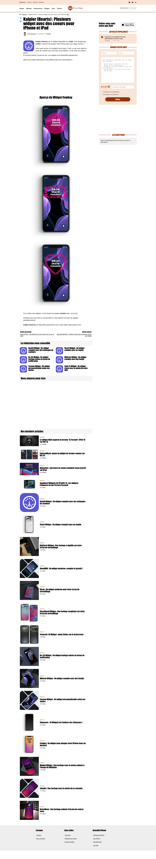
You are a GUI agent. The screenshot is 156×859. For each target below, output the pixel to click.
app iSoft (95, 845)
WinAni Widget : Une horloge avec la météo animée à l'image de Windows (62, 766)
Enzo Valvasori (31, 33)
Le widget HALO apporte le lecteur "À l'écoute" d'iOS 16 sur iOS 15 (62, 441)
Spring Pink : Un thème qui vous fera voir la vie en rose (37, 335)
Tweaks (21, 8)
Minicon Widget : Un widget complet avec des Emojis (75, 358)
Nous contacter (40, 838)
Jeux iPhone (96, 838)
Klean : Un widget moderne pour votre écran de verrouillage (59, 590)
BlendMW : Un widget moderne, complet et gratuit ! (61, 568)
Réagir (49, 33)
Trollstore (35, 2)
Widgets (46, 8)
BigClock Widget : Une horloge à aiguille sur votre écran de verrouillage (61, 546)
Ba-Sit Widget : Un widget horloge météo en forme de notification (39, 359)
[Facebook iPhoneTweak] (129, 3)
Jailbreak (29, 8)
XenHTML (74, 313)
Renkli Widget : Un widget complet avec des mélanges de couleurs (40, 350)
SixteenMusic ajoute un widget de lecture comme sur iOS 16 (62, 454)
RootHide (41, 2)
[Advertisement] (55, 76)
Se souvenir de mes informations (111, 92)
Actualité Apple (97, 842)
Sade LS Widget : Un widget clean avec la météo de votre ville (76, 368)
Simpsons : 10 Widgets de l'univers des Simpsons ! (61, 722)
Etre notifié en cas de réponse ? (111, 94)
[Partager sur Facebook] (20, 22)
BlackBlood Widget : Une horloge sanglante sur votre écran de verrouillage (62, 612)
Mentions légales (69, 842)
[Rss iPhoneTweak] (136, 3)
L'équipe (38, 835)
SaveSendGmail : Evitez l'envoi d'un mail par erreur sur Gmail (74, 335)
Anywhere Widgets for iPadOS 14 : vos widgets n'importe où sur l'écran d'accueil (59, 484)
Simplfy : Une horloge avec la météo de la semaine (61, 788)
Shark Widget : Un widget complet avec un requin (74, 349)
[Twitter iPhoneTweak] (133, 3)
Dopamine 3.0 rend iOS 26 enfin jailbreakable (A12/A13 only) (115, 37)
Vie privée (67, 835)
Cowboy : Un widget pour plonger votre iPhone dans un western (63, 744)
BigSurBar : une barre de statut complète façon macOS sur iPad (63, 469)
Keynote (29, 2)
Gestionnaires (38, 8)
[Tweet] (20, 18)
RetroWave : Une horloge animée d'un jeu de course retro (62, 810)
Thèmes (59, 8)
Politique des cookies (71, 838)
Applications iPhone (98, 835)
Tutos (53, 8)
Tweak (75, 9)
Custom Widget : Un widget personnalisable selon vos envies (39, 368)
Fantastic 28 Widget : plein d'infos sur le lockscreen (61, 634)
